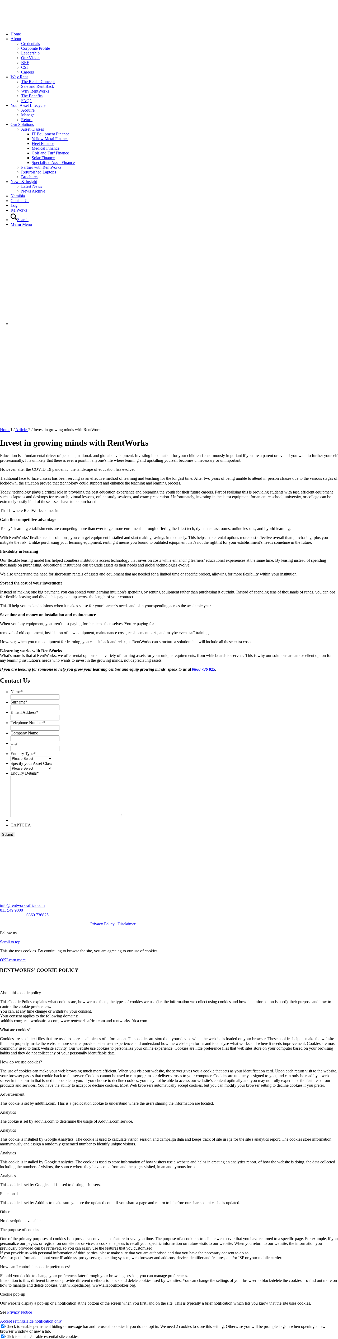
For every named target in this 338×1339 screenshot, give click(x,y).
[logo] (39, 25)
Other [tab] (5, 1211)
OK (3, 960)
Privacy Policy (102, 924)
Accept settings (12, 1321)
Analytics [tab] (8, 1112)
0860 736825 (37, 915)
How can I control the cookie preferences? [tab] (35, 1266)
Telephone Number (28, 722)
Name (17, 691)
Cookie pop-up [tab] (12, 1294)
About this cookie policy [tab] (20, 992)
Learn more (16, 960)
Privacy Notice (19, 1312)
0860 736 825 (203, 669)
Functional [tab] (9, 1193)
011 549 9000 (11, 910)
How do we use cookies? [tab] (21, 1062)
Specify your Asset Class (31, 763)
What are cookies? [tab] (15, 1029)
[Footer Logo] (12, 859)
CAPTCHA (21, 825)
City (14, 743)
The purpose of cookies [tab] (19, 1229)
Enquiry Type (23, 753)
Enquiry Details (25, 773)
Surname (19, 702)
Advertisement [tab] (12, 1094)
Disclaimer (126, 924)
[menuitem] (174, 34)
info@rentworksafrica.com (22, 905)
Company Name (24, 733)
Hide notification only (43, 1321)
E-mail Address (24, 712)
